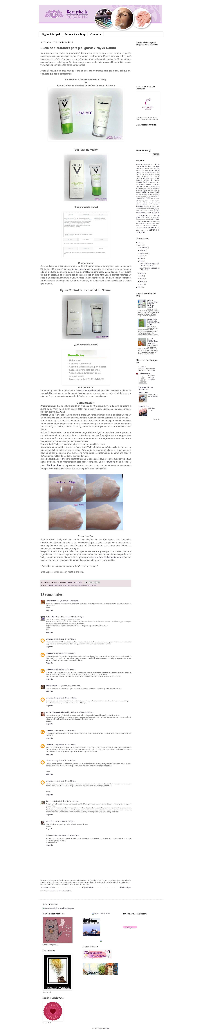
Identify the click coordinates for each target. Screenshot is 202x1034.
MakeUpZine (143, 392)
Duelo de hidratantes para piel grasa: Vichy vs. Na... (149, 264)
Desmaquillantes (148, 190)
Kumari (138, 202)
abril (141, 276)
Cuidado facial (141, 182)
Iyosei (146, 200)
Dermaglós (139, 190)
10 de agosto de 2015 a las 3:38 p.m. (62, 821)
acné (154, 166)
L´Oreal (145, 202)
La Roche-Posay (154, 202)
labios (145, 204)
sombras (154, 225)
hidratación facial (53, 585)
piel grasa (79, 585)
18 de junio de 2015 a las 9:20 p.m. (65, 653)
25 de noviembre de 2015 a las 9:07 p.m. (66, 835)
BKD (158, 172)
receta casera (146, 221)
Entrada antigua (125, 887)
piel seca (153, 217)
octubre (142, 250)
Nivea (145, 212)
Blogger (106, 1028)
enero (142, 284)
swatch (140, 227)
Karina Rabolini (154, 200)
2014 (140, 287)
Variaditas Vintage (151, 409)
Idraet (157, 198)
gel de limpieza (79, 269)
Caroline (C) (50, 801)
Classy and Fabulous (146, 387)
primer (147, 219)
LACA (150, 204)
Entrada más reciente (48, 887)
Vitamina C (144, 230)
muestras (150, 210)
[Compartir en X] (94, 582)
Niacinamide (53, 465)
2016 (140, 242)
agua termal (145, 168)
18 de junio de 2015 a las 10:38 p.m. (69, 686)
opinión (151, 215)
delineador (156, 188)
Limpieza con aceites (150, 206)
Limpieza (139, 206)
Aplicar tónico (140, 170)
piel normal (145, 217)
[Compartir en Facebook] (96, 582)
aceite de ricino (146, 166)
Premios (143, 219)
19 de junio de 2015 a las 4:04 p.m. (65, 730)
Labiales (138, 204)
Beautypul (142, 367)
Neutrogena (140, 213)
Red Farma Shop (155, 221)
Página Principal (50, 34)
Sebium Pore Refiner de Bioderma (107, 557)
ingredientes (140, 200)
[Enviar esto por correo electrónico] (90, 582)
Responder (49, 610)
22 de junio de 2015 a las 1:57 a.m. (65, 744)
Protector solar (154, 219)
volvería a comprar (91, 585)
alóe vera (156, 168)
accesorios (139, 164)
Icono (153, 198)
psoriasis (139, 221)
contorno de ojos (142, 178)
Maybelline (139, 210)
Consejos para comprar (150, 176)
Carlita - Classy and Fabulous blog (58, 712)
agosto (142, 256)
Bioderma (153, 172)
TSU (158, 227)
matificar (157, 208)
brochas (151, 174)
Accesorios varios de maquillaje (151, 377)
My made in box (144, 389)
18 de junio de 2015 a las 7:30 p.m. (65, 639)
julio (141, 258)
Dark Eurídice (51, 601)
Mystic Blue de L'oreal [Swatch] (153, 395)
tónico (153, 227)
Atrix (146, 170)
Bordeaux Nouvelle (145, 374)
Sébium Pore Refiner (154, 223)
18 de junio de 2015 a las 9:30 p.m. (65, 669)
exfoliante (151, 194)
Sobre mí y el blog (75, 34)
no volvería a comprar (69, 585)
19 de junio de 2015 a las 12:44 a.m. (65, 698)
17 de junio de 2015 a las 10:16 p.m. (72, 617)
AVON (157, 170)
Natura (109, 462)
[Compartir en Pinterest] (99, 582)
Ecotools (152, 192)
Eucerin (157, 192)
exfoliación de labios (141, 194)
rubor (146, 223)
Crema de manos (151, 180)
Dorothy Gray (145, 192)
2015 (140, 245)
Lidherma (156, 204)
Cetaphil (138, 176)
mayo (142, 273)
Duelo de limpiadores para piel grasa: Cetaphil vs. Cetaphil (153, 303)
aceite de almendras (148, 164)
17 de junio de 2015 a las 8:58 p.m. (68, 601)
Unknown (49, 639)
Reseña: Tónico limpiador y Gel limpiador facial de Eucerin (153, 322)
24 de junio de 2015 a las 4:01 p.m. (65, 761)
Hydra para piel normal (89, 390)
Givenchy (156, 196)
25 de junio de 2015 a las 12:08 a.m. (66, 801)
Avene (151, 170)
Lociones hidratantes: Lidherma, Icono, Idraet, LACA (152, 341)
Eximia (142, 196)
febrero (142, 281)
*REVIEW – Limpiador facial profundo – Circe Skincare (147, 369)
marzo (142, 278)
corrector (152, 178)
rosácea (141, 223)
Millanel (145, 210)
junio (141, 261)
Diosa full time (144, 406)
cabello (157, 174)
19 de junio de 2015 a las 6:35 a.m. (82, 712)
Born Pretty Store (142, 174)
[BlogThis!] (92, 582)
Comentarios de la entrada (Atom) (60, 891)
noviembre (143, 248)
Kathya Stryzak (51, 686)
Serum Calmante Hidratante (143, 225)
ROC (137, 223)
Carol (48, 821)
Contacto (95, 34)
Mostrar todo (156, 419)
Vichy (62, 459)
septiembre (143, 253)
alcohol (151, 168)
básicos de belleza (142, 172)
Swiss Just (146, 227)
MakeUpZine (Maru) (53, 617)
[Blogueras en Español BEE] (101, 913)
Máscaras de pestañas (147, 208)
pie (155, 215)
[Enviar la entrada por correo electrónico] (86, 582)
